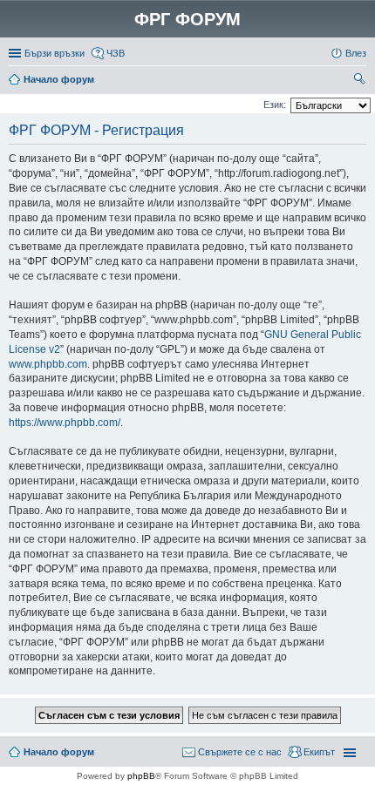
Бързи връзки (54, 53)
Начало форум (59, 79)
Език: (274, 104)
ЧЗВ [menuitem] (115, 53)
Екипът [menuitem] (319, 752)
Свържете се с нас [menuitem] (240, 752)
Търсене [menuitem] (360, 81)
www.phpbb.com (48, 364)
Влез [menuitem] (355, 53)
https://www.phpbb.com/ (64, 422)
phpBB (141, 776)
